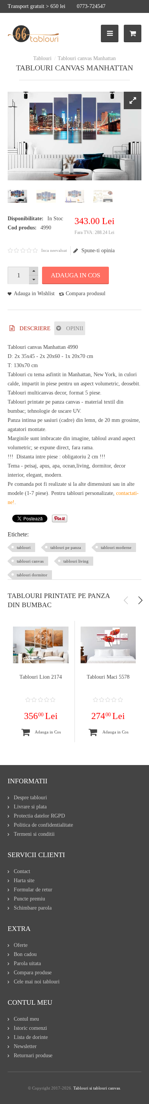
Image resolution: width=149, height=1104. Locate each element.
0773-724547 (91, 6)
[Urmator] (140, 600)
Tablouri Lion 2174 (40, 677)
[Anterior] (126, 600)
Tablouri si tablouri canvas (96, 1088)
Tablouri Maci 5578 (108, 677)
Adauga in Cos (75, 275)
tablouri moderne (116, 547)
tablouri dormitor (32, 575)
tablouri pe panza (65, 547)
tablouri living (76, 561)
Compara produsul (85, 293)
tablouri (24, 547)
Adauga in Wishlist (34, 293)
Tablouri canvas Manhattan (87, 58)
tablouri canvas (30, 561)
